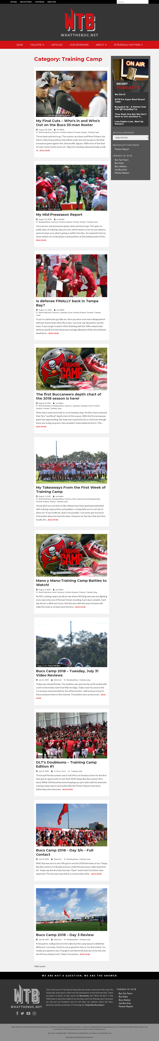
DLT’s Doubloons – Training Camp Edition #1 (66, 764)
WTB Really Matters (127, 44)
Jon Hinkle (60, 130)
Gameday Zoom (66, 312)
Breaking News (45, 222)
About (100, 44)
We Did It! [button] (120, 94)
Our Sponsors (79, 44)
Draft (54, 592)
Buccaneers (84, 996)
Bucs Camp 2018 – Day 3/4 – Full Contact (64, 852)
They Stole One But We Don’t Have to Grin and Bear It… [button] (130, 115)
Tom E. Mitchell (54, 209)
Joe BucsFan (121, 169)
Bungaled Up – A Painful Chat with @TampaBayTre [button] (130, 108)
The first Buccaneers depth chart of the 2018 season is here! (68, 396)
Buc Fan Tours (121, 159)
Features (55, 132)
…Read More (44, 150)
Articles (56, 44)
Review (84, 132)
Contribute (39, 2)
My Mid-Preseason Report (59, 214)
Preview (77, 132)
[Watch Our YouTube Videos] (28, 1013)
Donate (14, 2)
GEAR (19, 44)
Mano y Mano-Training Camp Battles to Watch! (71, 582)
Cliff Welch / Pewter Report (59, 115)
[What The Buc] (79, 22)
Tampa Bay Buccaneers (94, 1005)
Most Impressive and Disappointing (86, 499)
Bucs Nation (121, 166)
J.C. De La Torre (59, 771)
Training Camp (93, 132)
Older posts (39, 966)
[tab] (130, 94)
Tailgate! (36, 44)
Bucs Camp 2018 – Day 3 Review (65, 935)
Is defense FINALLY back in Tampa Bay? (67, 303)
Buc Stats (119, 163)
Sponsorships (26, 2)
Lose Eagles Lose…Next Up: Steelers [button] (129, 122)
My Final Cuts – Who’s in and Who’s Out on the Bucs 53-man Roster (68, 123)
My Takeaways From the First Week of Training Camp (71, 489)
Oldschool (57, 680)
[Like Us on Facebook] (17, 1013)
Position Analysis (66, 132)
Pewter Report (122, 149)
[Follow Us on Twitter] (22, 1013)
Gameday (76, 406)
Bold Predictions (45, 132)
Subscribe (51, 2)
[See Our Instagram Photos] (34, 1013)
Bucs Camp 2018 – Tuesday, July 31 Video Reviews (67, 673)
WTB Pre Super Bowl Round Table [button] (130, 100)
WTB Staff (52, 757)
